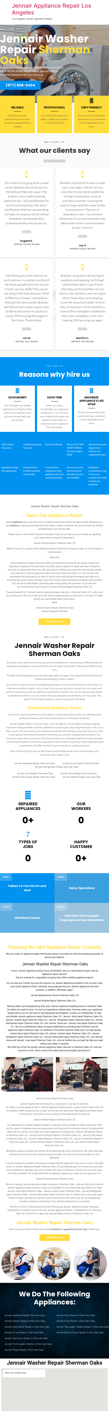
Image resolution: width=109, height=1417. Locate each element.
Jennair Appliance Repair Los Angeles (51, 9)
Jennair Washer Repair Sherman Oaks (54, 650)
